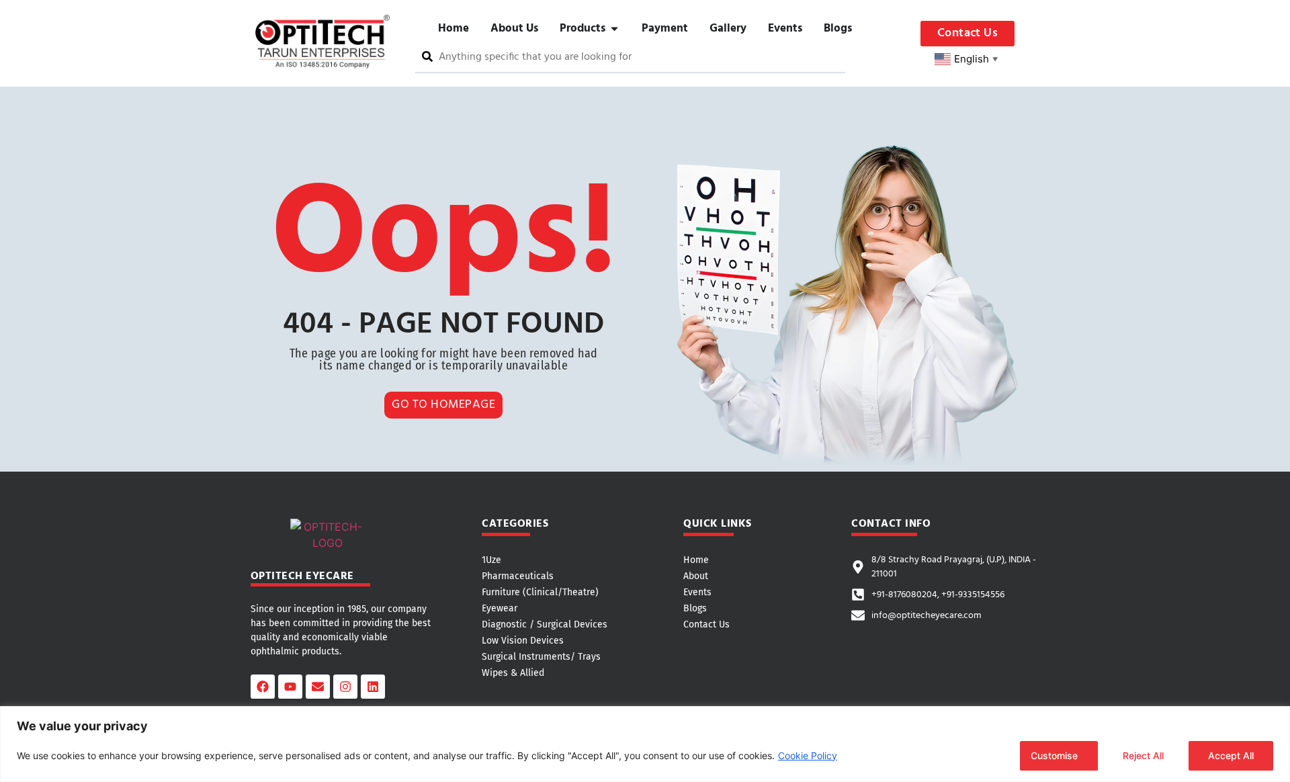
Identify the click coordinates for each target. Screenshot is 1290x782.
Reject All (1143, 755)
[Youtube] (290, 687)
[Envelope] (318, 687)
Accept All (1231, 755)
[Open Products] (614, 29)
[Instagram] (345, 687)
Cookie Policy (807, 755)
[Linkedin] (373, 687)
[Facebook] (263, 687)
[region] (645, 744)
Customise (1054, 755)
